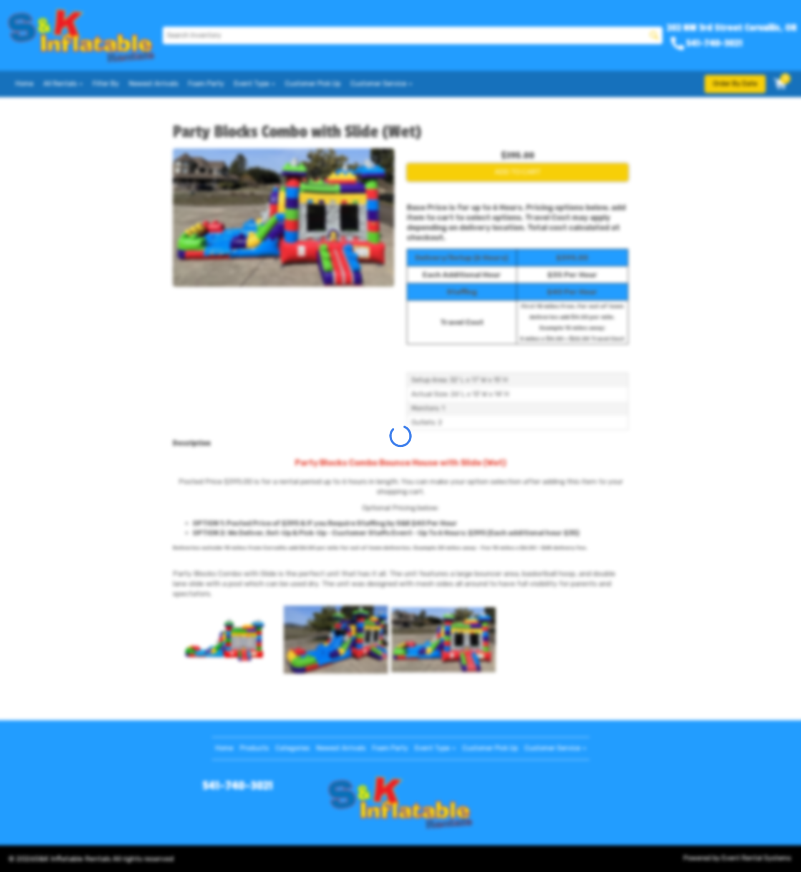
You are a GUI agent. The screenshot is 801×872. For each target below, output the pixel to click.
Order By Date (735, 84)
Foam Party (206, 84)
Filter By (106, 84)
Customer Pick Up (312, 84)
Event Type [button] (252, 84)
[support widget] (776, 852)
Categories (292, 748)
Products (254, 748)
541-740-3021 (238, 785)
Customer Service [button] (379, 84)
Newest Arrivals (153, 84)
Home (24, 84)
